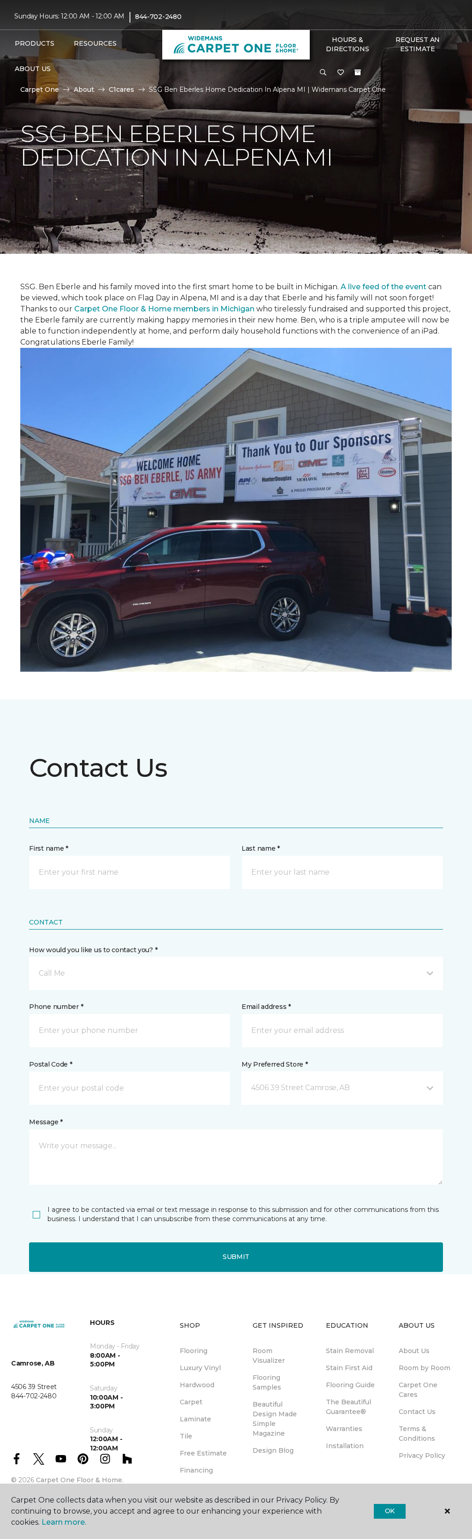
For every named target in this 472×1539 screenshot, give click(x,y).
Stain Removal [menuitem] (350, 1351)
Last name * (261, 848)
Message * (45, 1122)
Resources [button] (95, 43)
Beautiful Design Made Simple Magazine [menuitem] (275, 1419)
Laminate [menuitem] (195, 1419)
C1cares (121, 89)
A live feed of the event (383, 286)
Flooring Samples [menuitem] (267, 1382)
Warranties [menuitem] (344, 1429)
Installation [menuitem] (345, 1446)
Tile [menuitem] (186, 1436)
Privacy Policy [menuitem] (422, 1455)
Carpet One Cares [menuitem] (418, 1390)
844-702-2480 (158, 16)
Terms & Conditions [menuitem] (417, 1434)
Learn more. (63, 1522)
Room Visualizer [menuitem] (269, 1356)
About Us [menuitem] (414, 1351)
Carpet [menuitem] (191, 1402)
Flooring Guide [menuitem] (350, 1385)
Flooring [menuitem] (193, 1351)
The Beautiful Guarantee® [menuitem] (348, 1407)
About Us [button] (33, 69)
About (84, 89)
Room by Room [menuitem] (424, 1368)
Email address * (266, 1006)
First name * (48, 848)
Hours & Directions (347, 44)
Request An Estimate (417, 44)
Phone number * (56, 1006)
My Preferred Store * (274, 1064)
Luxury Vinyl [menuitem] (200, 1368)
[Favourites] (340, 73)
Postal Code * (50, 1064)
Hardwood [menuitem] (197, 1385)
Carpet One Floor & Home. (80, 1480)
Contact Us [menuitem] (417, 1412)
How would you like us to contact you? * (93, 950)
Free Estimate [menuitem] (203, 1453)
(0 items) (357, 72)
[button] (323, 73)
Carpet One (39, 89)
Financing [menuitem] (196, 1470)
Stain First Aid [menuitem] (349, 1368)
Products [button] (34, 43)
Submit (236, 1257)
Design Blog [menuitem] (273, 1450)
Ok (390, 1511)
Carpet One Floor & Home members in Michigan (164, 308)
